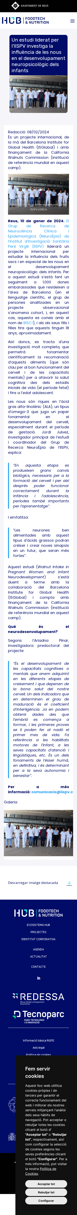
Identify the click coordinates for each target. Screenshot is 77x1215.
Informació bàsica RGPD (38, 1040)
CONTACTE (38, 967)
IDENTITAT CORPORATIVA (38, 939)
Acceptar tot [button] (46, 1184)
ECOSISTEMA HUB (38, 925)
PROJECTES (38, 932)
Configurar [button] (46, 1200)
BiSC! (28, 322)
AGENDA (38, 949)
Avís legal (39, 1047)
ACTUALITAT (38, 956)
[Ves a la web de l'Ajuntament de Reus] (29, 9)
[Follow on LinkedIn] (38, 978)
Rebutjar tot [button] (46, 1192)
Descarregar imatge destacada (33, 882)
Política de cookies (38, 1055)
